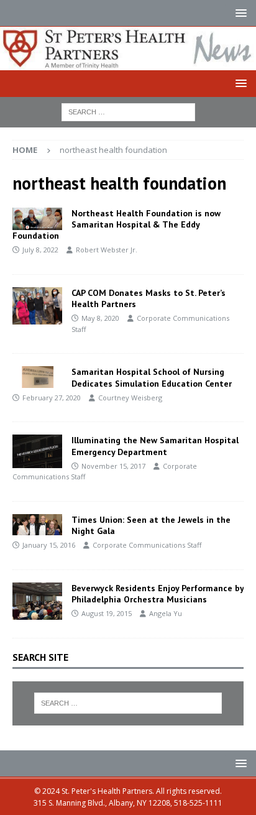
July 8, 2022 (40, 249)
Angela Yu (165, 613)
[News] (37, 219)
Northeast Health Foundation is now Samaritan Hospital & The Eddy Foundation (116, 224)
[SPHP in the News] (37, 524)
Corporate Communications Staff (147, 545)
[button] (239, 12)
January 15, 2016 (48, 545)
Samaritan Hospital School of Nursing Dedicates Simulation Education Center (151, 377)
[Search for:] (128, 111)
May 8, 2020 (100, 318)
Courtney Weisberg (130, 397)
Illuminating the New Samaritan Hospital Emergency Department (155, 446)
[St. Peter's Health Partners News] (128, 62)
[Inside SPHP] (37, 306)
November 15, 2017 (113, 466)
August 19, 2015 (106, 613)
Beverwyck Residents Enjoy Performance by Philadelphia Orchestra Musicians (157, 593)
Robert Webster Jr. (106, 249)
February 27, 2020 (51, 397)
